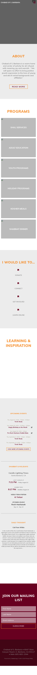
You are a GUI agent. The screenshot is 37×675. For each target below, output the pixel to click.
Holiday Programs (18, 188)
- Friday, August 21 (18, 482)
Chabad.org (14, 658)
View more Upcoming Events (18, 449)
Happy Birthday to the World (17, 427)
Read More (18, 86)
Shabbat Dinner (18, 229)
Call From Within (18, 527)
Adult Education (18, 147)
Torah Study (18, 421)
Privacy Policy (29, 658)
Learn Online (18, 315)
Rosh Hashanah (18, 504)
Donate (18, 275)
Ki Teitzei (18, 497)
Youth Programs (18, 168)
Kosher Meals (19, 208)
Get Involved (18, 302)
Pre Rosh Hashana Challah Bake (17, 433)
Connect (19, 288)
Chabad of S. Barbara (10, 2)
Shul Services (18, 127)
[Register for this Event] (31, 427)
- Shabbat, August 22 (18, 489)
